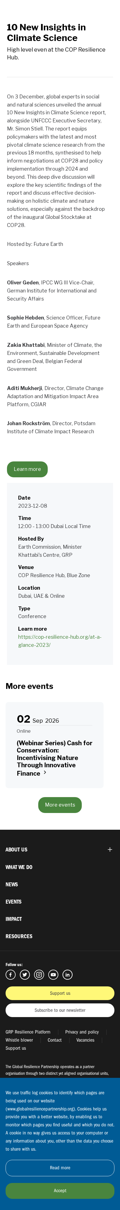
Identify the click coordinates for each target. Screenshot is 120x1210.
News (12, 884)
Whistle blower (19, 1040)
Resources (19, 936)
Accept (60, 1191)
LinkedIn (68, 975)
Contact (55, 1040)
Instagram (39, 975)
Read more (60, 1168)
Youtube (53, 975)
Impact (14, 919)
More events (60, 805)
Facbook (11, 975)
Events (13, 902)
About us (16, 849)
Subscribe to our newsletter (60, 1010)
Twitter (25, 975)
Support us (60, 993)
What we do (19, 867)
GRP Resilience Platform (28, 1032)
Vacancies (85, 1040)
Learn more (27, 469)
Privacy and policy (82, 1032)
